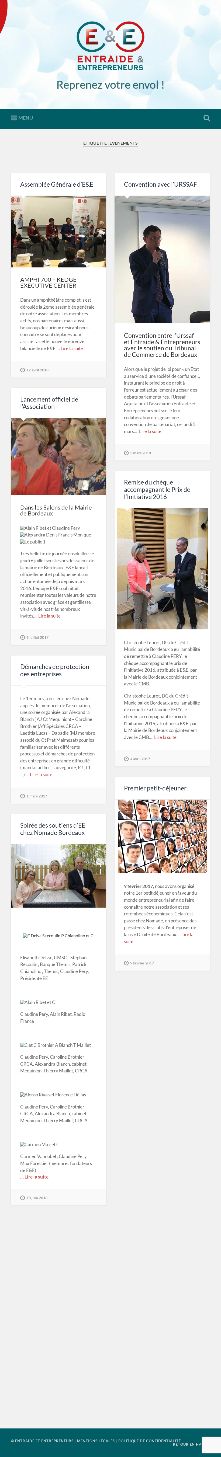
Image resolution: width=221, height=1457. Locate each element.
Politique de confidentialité (149, 1441)
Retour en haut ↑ (191, 1444)
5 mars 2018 (140, 453)
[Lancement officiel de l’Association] (58, 456)
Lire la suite (72, 348)
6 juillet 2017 (37, 637)
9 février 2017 (142, 963)
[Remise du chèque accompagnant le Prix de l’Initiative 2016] (162, 568)
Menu (25, 118)
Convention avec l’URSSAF (160, 184)
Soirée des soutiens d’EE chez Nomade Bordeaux (52, 829)
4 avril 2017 (140, 759)
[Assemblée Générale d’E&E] (58, 231)
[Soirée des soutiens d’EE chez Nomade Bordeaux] (58, 876)
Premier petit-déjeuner (155, 788)
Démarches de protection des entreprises (54, 670)
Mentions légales (96, 1441)
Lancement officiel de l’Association (49, 403)
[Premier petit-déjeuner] (162, 836)
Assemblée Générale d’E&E (56, 184)
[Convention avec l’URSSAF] (162, 259)
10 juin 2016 (36, 1197)
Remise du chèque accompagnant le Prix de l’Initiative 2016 (157, 489)
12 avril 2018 (37, 370)
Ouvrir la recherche (205, 118)
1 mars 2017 (36, 796)
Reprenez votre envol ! (110, 84)
